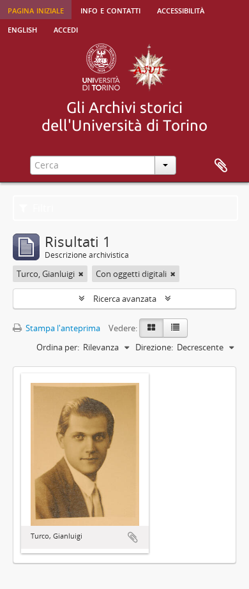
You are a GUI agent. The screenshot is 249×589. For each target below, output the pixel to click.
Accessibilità (180, 10)
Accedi (66, 29)
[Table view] (175, 328)
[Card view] (151, 328)
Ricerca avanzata (124, 298)
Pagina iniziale (36, 10)
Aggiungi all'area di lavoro (132, 537)
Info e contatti (110, 10)
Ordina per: (57, 347)
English (22, 29)
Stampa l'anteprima (62, 328)
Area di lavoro (221, 166)
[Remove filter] (81, 273)
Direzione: (154, 347)
